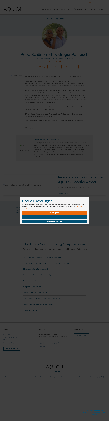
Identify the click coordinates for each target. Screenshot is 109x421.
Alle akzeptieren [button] (54, 213)
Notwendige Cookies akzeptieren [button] (54, 217)
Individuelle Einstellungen (54, 221)
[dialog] (54, 210)
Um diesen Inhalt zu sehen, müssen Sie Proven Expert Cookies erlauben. (94, 413)
